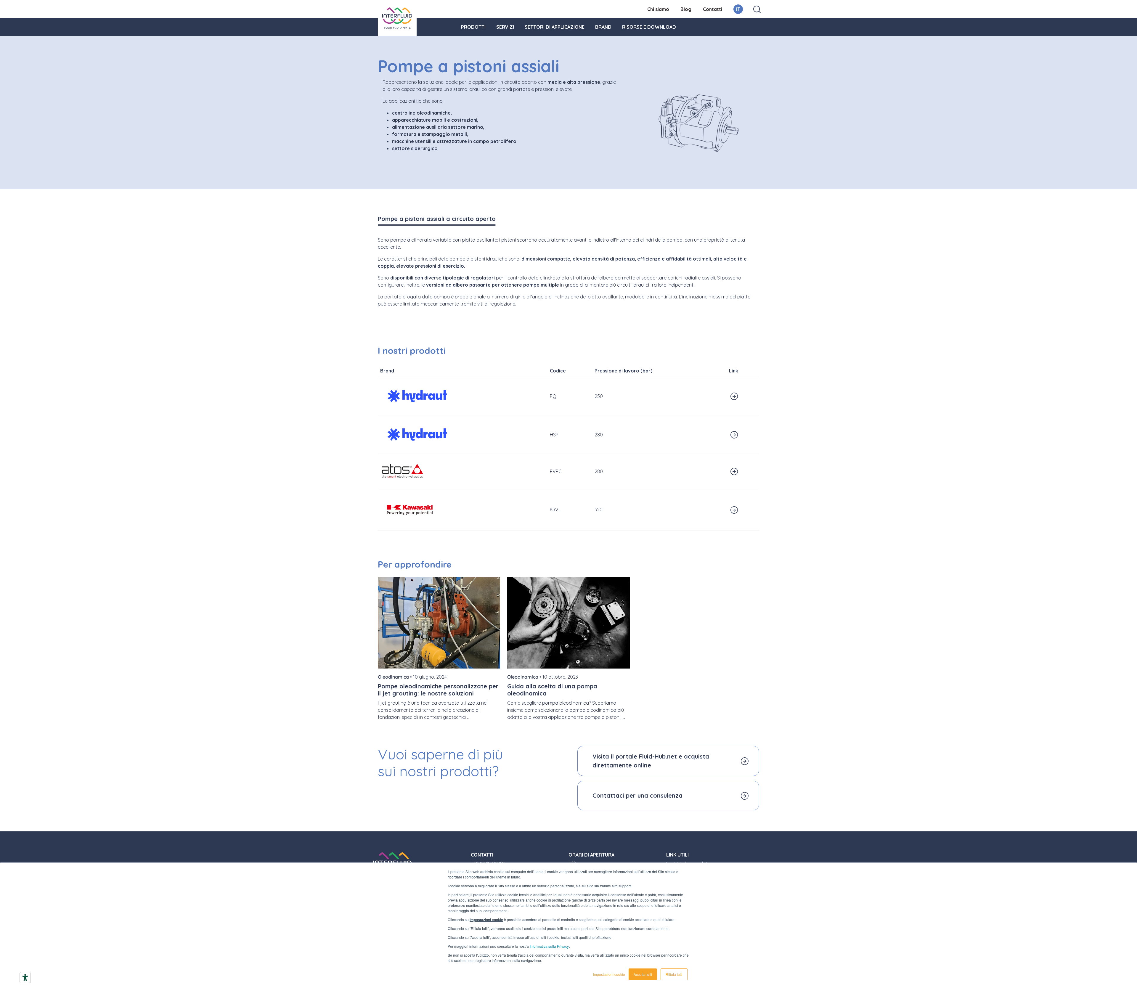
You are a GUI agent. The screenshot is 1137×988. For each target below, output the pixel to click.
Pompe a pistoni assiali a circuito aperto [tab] (437, 218)
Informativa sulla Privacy (549, 946)
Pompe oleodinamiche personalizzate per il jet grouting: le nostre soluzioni (438, 689)
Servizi (505, 27)
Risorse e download (649, 27)
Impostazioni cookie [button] (609, 974)
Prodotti (473, 27)
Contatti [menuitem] (712, 9)
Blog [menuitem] (685, 9)
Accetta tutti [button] (643, 974)
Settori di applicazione (554, 27)
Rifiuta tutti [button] (674, 974)
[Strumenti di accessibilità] (25, 977)
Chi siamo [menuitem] (658, 9)
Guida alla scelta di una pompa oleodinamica (552, 689)
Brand (603, 27)
